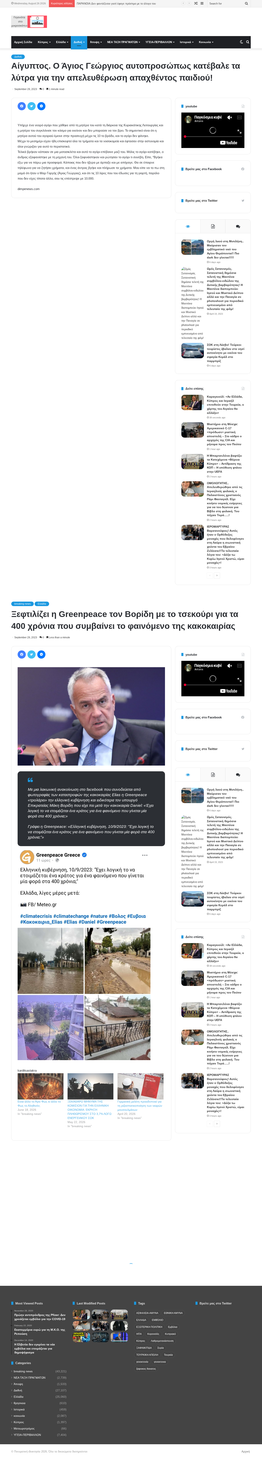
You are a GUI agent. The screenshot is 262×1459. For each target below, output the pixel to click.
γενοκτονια (160, 1361)
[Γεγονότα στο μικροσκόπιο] (29, 22)
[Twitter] (31, 106)
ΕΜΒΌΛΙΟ (157, 1320)
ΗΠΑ (139, 1334)
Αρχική (246, 1451)
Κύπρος (43, 42)
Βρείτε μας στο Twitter (201, 200)
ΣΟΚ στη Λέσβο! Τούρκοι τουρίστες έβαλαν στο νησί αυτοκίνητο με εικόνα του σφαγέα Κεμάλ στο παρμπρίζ (225, 352)
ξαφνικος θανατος (146, 1368)
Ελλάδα (61, 42)
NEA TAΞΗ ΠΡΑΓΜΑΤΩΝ (122, 42)
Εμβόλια (172, 1327)
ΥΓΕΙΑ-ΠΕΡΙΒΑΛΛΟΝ (159, 42)
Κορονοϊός (153, 1334)
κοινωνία (19, 1415)
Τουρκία (168, 1354)
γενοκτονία (142, 1361)
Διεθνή (78, 42)
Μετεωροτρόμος (24, 1428)
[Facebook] (22, 106)
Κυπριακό (170, 1334)
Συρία (160, 1347)
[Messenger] (41, 106)
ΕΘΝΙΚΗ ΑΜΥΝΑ (173, 1313)
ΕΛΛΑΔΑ (141, 1320)
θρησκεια (19, 1403)
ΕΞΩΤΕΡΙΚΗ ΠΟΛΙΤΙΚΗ (149, 1327)
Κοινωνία (205, 42)
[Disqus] (91, 259)
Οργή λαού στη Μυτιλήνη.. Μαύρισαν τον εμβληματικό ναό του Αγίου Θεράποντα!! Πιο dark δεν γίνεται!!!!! (225, 249)
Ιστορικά (185, 42)
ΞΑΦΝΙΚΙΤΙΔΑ (144, 1347)
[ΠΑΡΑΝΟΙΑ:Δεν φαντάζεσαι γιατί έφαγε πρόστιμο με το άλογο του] (81, 1337)
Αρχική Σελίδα (23, 42)
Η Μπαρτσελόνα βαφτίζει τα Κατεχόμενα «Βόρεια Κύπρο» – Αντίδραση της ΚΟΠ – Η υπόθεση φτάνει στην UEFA (224, 463)
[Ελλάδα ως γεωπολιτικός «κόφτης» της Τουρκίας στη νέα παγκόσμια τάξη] (100, 1337)
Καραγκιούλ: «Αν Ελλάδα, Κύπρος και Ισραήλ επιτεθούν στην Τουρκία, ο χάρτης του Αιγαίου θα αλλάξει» (225, 404)
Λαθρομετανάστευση (162, 1341)
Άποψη (94, 42)
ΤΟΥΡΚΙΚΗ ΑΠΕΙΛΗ (147, 1354)
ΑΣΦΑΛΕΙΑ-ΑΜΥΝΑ (147, 1313)
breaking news (23, 1371)
